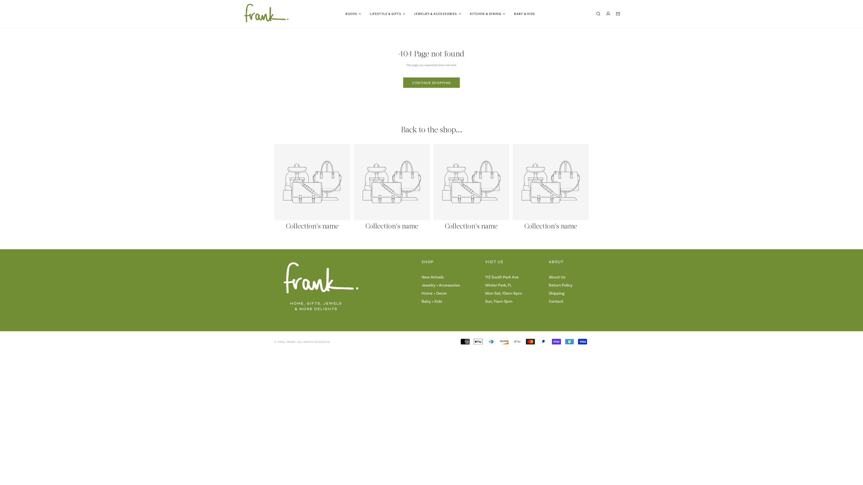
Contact (556, 301)
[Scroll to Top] (854, 461)
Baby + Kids (432, 301)
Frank (291, 341)
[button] (618, 14)
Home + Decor (434, 293)
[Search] (598, 14)
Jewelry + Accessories (441, 285)
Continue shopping (431, 83)
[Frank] (266, 14)
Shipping (557, 293)
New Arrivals (433, 277)
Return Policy (560, 285)
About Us (557, 277)
